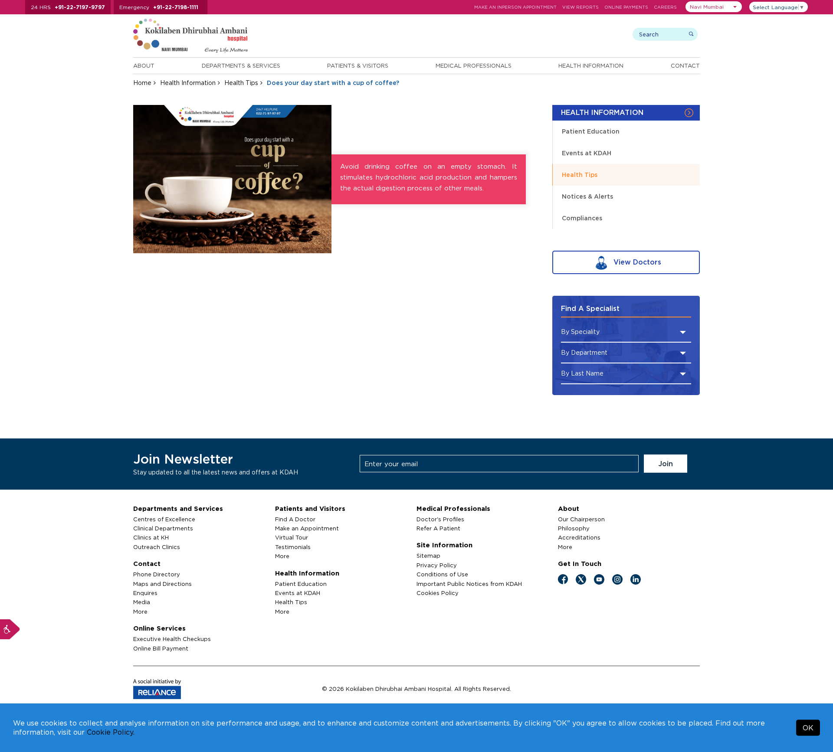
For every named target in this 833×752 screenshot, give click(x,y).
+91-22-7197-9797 (80, 7)
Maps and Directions (162, 584)
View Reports (580, 7)
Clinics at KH (151, 537)
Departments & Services (241, 65)
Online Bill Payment (160, 648)
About (143, 65)
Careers (665, 7)
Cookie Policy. (110, 732)
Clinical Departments (163, 528)
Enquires (145, 593)
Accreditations (579, 537)
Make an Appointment (307, 528)
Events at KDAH (586, 153)
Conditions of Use (442, 574)
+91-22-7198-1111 (175, 7)
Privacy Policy (436, 565)
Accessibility (10, 629)
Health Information (590, 65)
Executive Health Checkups (172, 639)
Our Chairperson (581, 519)
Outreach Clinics (156, 547)
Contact (685, 65)
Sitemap (428, 556)
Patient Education (591, 131)
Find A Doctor (295, 519)
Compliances (582, 218)
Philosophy (574, 528)
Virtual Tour (291, 537)
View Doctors (636, 262)
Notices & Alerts (587, 196)
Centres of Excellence (164, 519)
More (140, 611)
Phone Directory (156, 574)
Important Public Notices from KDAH (469, 584)
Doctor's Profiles (440, 519)
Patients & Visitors (357, 65)
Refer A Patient (438, 528)
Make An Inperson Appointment (515, 7)
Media (141, 602)
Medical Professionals (474, 65)
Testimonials (293, 547)
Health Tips (241, 82)
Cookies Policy (437, 593)
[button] (713, 6)
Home (142, 82)
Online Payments (626, 7)
